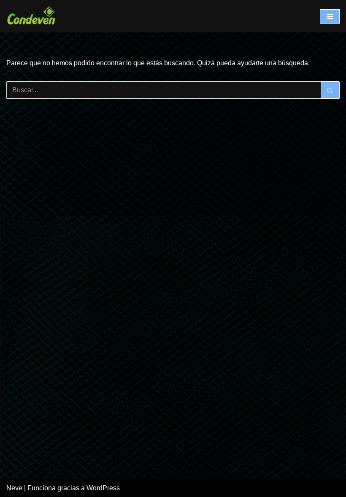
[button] (330, 90)
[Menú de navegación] (330, 16)
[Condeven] (31, 16)
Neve (14, 488)
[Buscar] (330, 90)
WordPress (103, 488)
